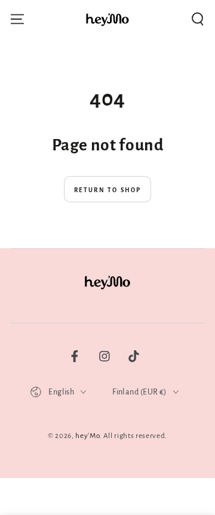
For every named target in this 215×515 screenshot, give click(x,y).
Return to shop (108, 190)
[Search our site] (198, 19)
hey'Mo (87, 435)
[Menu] (17, 19)
